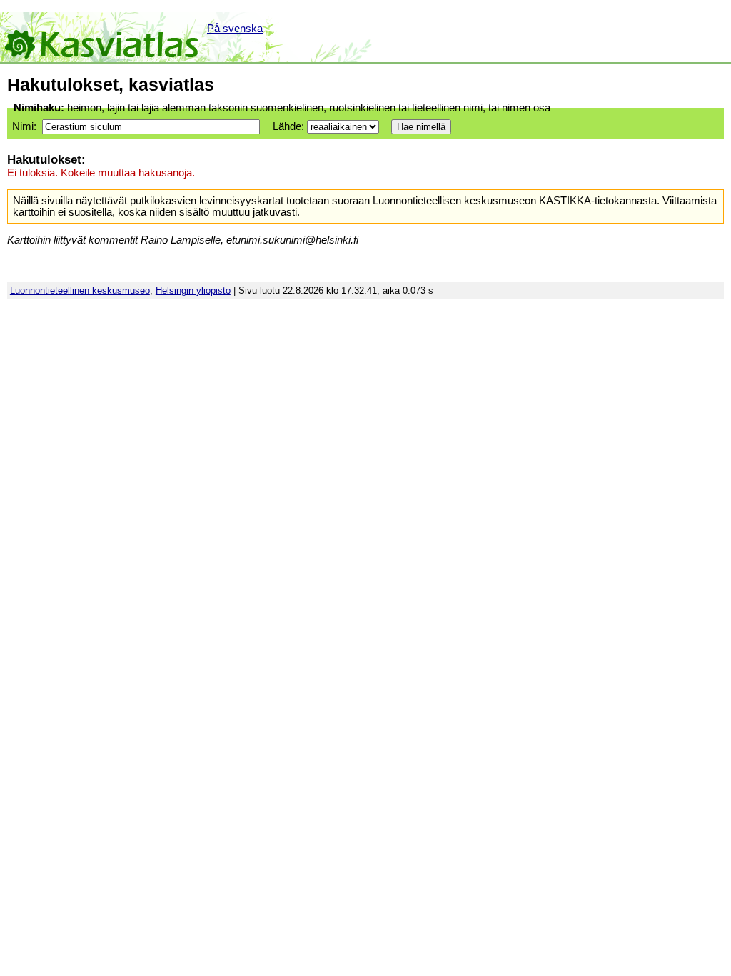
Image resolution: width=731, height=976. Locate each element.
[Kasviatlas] (102, 37)
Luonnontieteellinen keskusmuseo (80, 290)
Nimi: (24, 126)
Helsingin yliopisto (193, 290)
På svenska (235, 28)
